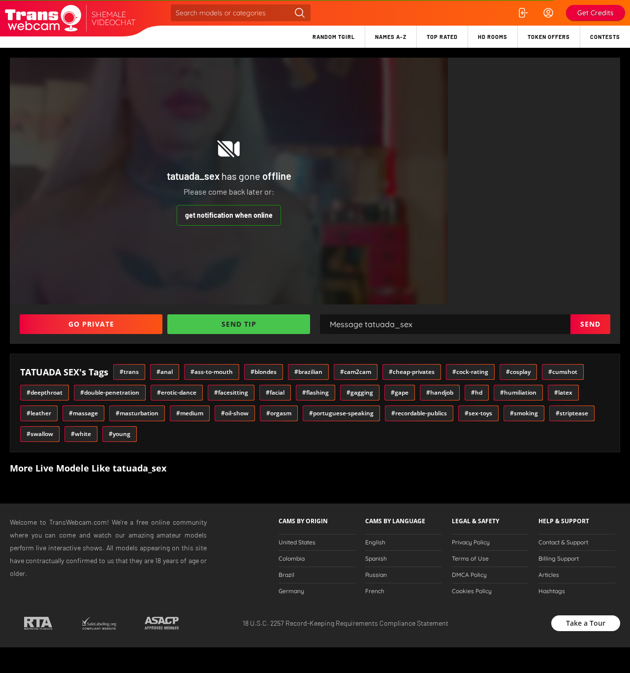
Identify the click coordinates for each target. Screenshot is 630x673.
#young (119, 434)
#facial (275, 392)
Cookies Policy (472, 591)
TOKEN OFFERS (549, 37)
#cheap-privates (412, 372)
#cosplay (518, 372)
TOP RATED (442, 37)
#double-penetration (109, 392)
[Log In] (523, 13)
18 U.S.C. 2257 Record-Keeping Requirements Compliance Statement (345, 623)
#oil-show (235, 413)
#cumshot (562, 372)
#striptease (572, 413)
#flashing (315, 392)
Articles (548, 575)
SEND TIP (238, 324)
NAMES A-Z (391, 37)
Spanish (376, 559)
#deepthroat (45, 392)
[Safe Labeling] (98, 623)
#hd (476, 392)
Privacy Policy (471, 542)
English (375, 542)
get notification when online (229, 215)
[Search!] (300, 12)
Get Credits (595, 12)
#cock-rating (470, 372)
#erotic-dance (176, 392)
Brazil (286, 575)
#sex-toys (478, 413)
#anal (165, 372)
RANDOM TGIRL (334, 37)
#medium (189, 413)
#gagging (359, 392)
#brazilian (308, 372)
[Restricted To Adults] (38, 623)
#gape (400, 392)
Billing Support (558, 559)
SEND (590, 324)
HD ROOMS (492, 37)
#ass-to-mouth (211, 372)
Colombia (292, 559)
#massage (83, 413)
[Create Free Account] (548, 13)
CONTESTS (605, 37)
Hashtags (551, 591)
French (374, 591)
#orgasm (278, 413)
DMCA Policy (469, 575)
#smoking (524, 413)
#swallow (40, 434)
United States (297, 542)
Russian (376, 575)
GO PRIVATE (91, 324)
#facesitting (231, 392)
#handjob (439, 392)
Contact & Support (563, 542)
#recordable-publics (419, 413)
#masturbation (137, 413)
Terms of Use (470, 559)
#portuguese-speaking (341, 413)
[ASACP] (162, 623)
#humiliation (518, 392)
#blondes (264, 372)
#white (81, 434)
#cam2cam (355, 372)
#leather (39, 413)
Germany (291, 591)
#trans (129, 372)
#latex (563, 392)
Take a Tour (585, 623)
